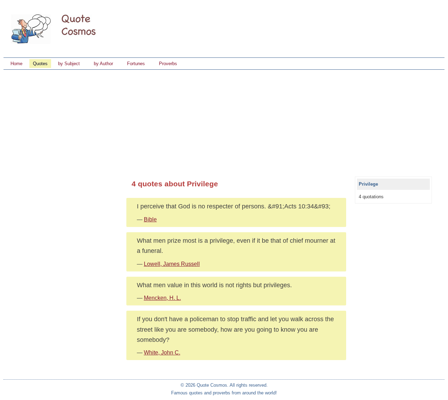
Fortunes (136, 63)
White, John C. (162, 353)
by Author (103, 63)
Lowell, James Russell (172, 264)
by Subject (69, 63)
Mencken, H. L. (162, 298)
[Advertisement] (224, 122)
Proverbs (168, 63)
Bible (150, 219)
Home (16, 63)
